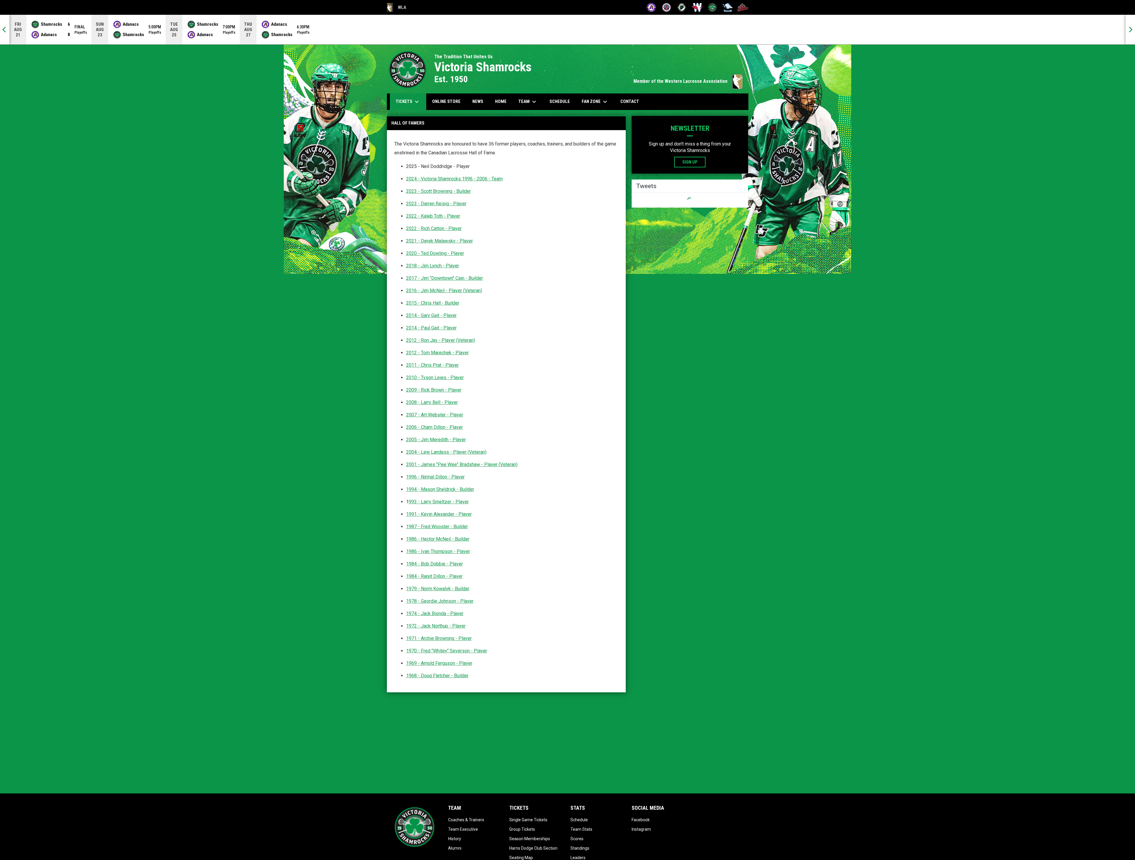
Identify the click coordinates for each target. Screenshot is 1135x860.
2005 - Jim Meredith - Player (436, 439)
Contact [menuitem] (629, 101)
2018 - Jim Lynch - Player (432, 266)
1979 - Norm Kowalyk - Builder (437, 588)
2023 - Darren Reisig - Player (436, 203)
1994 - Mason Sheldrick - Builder (440, 489)
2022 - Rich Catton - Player (434, 228)
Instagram (641, 829)
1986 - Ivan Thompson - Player (438, 551)
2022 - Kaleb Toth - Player (433, 216)
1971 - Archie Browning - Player (439, 638)
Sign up (690, 162)
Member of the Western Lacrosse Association (687, 81)
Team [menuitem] (528, 101)
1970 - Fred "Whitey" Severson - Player (446, 651)
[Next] (1130, 29)
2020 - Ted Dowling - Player (435, 253)
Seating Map (521, 857)
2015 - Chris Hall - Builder (432, 303)
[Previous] (4, 29)
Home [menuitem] (501, 101)
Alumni (454, 848)
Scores (576, 838)
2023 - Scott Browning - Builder (438, 191)
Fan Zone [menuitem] (595, 101)
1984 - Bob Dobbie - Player (434, 564)
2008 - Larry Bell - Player (432, 402)
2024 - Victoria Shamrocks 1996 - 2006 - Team (454, 179)
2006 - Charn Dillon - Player (434, 427)
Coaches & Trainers (466, 819)
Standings (579, 848)
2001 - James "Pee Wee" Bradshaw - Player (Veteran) (462, 464)
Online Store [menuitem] (448, 101)
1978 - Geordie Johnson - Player (440, 601)
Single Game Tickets (528, 819)
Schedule (579, 819)
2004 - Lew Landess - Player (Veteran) (446, 452)
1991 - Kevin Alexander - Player (439, 514)
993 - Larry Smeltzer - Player (439, 502)
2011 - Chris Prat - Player (432, 365)
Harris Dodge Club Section (533, 848)
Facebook (641, 819)
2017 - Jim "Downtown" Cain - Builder (444, 278)
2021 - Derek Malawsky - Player (439, 241)
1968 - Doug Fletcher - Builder (437, 675)
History (454, 838)
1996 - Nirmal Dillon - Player (435, 477)
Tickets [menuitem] (408, 101)
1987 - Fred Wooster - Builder (437, 526)
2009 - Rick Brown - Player (433, 390)
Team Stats (581, 829)
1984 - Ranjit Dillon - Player (434, 576)
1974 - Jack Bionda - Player (434, 613)
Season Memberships (529, 838)
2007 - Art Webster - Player (434, 415)
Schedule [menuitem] (559, 101)
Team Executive (463, 829)
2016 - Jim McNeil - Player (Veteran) (444, 290)
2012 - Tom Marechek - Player (437, 352)
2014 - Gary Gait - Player (431, 315)
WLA (396, 8)
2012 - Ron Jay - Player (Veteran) (440, 340)
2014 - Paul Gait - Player (431, 328)
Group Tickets (522, 829)
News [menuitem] (477, 101)
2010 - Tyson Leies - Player (435, 377)
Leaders (578, 857)
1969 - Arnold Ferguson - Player (439, 663)
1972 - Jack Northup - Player (436, 626)
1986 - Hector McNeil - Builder (437, 539)
